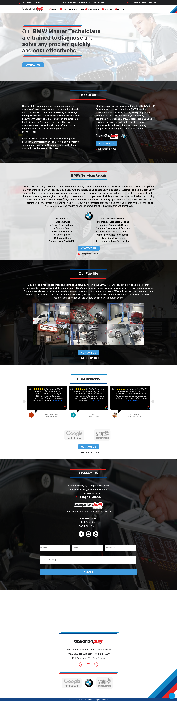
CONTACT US (33, 64)
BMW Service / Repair (73, 9)
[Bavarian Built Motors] (33, 9)
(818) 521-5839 (33, 2)
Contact (122, 9)
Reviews (109, 9)
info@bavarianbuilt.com (147, 2)
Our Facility (94, 9)
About (55, 9)
